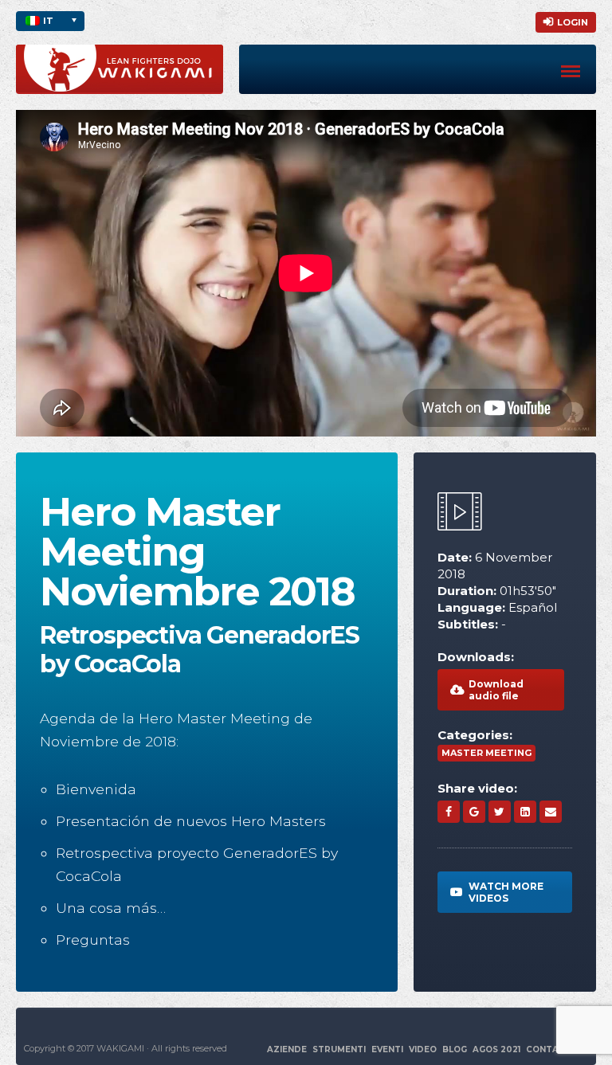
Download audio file (496, 690)
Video (423, 1049)
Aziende (287, 1049)
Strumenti (339, 1049)
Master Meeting (486, 752)
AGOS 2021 (496, 1049)
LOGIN (572, 22)
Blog (454, 1049)
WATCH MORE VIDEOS (506, 892)
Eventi (387, 1049)
